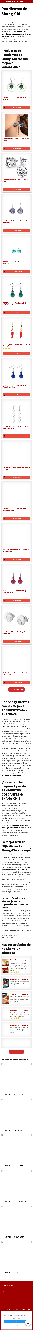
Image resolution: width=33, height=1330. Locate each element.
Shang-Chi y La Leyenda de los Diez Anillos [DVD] (20, 1025)
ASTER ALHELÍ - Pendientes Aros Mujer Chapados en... (15, 509)
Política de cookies (9, 1285)
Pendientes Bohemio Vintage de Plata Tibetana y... (16, 221)
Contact (5, 1292)
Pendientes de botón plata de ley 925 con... (16, 180)
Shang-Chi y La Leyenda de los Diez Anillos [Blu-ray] (20, 979)
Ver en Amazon (17, 107)
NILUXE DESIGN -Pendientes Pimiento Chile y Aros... (16, 345)
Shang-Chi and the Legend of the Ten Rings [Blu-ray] (20, 1011)
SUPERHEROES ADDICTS (15, 2)
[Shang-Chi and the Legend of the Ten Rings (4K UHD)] (5, 966)
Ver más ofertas (16, 1052)
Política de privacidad (10, 1289)
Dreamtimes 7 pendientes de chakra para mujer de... (15, 427)
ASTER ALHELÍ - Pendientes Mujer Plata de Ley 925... (15, 304)
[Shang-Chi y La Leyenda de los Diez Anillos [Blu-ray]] (5, 983)
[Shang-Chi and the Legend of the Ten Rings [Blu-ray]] (5, 1014)
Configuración (16, 1325)
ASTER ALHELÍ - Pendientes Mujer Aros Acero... (15, 98)
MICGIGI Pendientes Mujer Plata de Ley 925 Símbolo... (16, 550)
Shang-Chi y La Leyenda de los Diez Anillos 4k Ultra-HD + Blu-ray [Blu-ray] (20, 994)
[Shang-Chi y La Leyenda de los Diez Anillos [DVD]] (5, 1030)
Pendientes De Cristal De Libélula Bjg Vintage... (16, 139)
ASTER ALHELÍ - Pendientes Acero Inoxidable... (15, 263)
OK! (16, 1322)
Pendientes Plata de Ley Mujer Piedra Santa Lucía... (16, 632)
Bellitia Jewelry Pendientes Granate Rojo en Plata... (15, 674)
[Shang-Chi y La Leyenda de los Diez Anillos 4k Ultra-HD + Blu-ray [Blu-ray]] (5, 999)
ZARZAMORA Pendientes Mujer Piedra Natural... (16, 468)
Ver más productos (16, 689)
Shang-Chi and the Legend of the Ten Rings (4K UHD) (20, 960)
